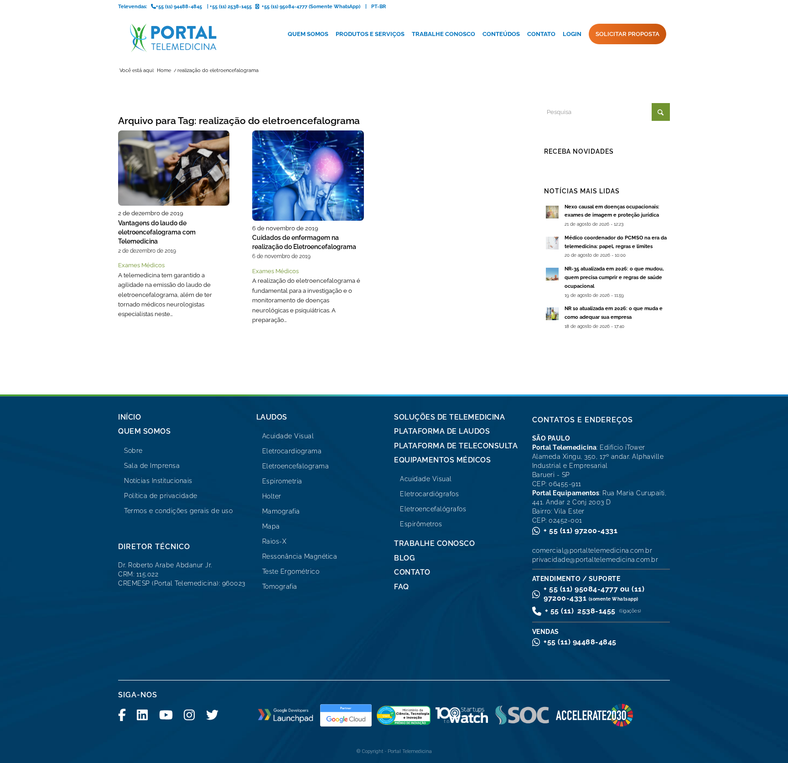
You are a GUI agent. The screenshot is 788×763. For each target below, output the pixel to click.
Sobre (133, 450)
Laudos (271, 417)
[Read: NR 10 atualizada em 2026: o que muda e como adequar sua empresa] (552, 314)
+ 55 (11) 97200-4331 (580, 530)
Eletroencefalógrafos (433, 509)
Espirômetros (421, 524)
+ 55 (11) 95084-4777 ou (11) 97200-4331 (594, 593)
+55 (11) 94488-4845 (580, 642)
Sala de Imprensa (152, 465)
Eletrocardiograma (292, 451)
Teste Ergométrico (291, 571)
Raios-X (274, 541)
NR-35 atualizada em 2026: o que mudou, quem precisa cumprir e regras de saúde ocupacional (614, 277)
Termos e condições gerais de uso (178, 510)
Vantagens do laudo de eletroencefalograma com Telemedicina (157, 232)
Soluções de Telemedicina (449, 417)
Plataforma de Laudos (442, 431)
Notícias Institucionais (158, 480)
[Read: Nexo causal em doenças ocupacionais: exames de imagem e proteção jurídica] (552, 212)
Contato (412, 572)
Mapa (271, 526)
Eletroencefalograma (295, 466)
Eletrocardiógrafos (429, 494)
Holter (271, 496)
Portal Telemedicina (410, 751)
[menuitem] (308, 34)
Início (129, 417)
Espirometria (282, 481)
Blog (404, 558)
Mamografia (281, 511)
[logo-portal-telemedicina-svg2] (173, 37)
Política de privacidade (160, 495)
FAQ (401, 586)
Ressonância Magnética (299, 556)
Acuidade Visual (288, 436)
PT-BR (378, 7)
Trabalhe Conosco (434, 543)
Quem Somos (144, 431)
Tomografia (279, 586)
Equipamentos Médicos (442, 460)
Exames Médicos (141, 265)
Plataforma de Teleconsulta (456, 445)
